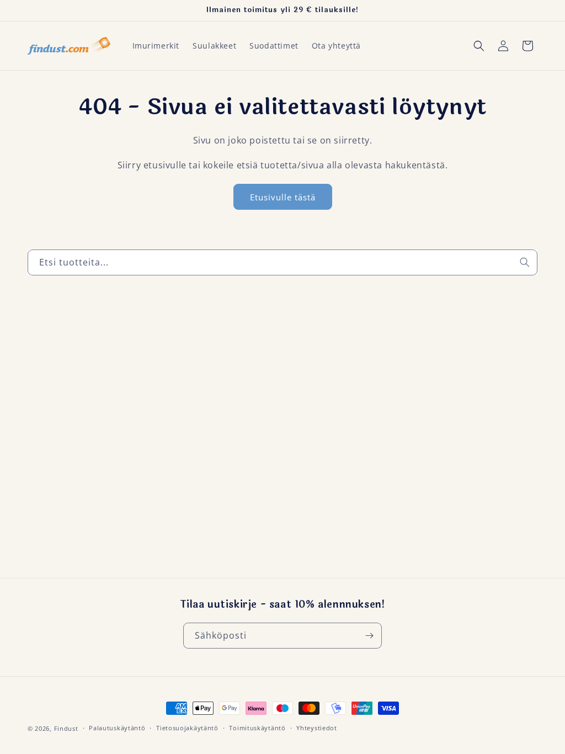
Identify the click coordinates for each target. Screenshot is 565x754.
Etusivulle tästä (283, 197)
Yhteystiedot (316, 728)
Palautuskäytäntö (117, 728)
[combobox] (282, 262)
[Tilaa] (369, 636)
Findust (66, 728)
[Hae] (525, 262)
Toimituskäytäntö (257, 728)
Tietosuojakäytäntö (187, 728)
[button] (479, 46)
